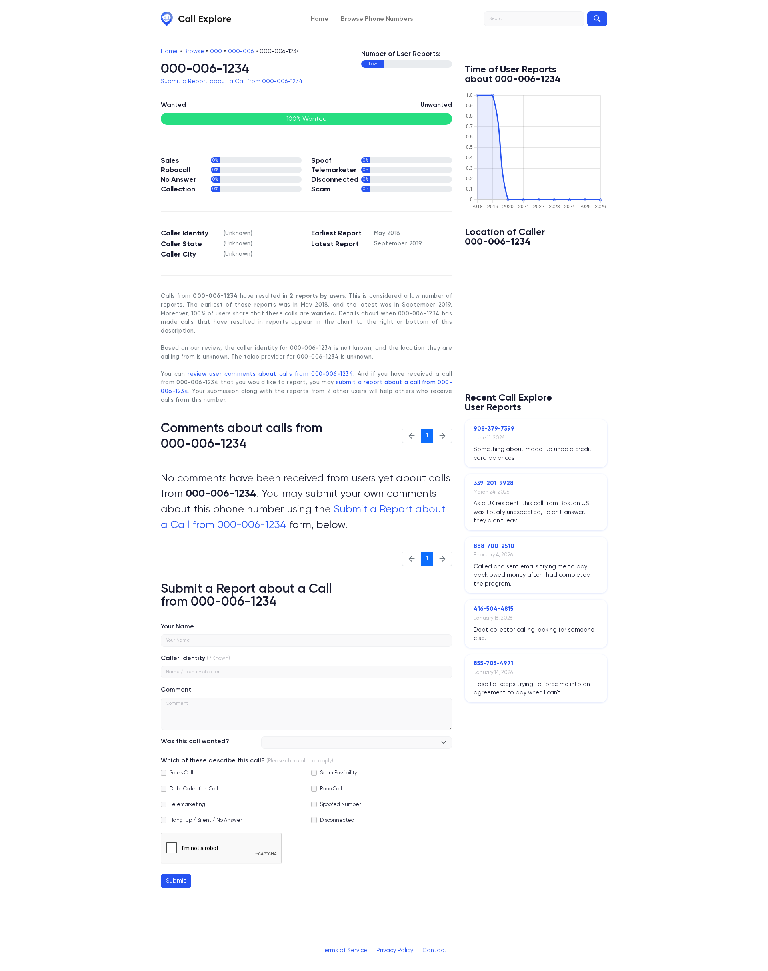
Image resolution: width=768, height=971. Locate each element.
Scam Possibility (338, 773)
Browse (194, 51)
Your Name (177, 626)
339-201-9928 (494, 482)
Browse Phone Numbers (377, 18)
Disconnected (337, 820)
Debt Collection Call (194, 789)
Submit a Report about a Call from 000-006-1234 (232, 81)
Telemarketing (187, 804)
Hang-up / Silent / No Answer (206, 820)
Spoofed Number (340, 804)
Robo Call (331, 789)
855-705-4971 (493, 663)
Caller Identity (183, 658)
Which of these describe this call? (213, 760)
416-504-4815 (494, 608)
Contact (434, 950)
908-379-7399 (494, 428)
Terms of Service (344, 950)
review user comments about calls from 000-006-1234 (270, 374)
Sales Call (181, 773)
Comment (176, 689)
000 (216, 51)
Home (319, 18)
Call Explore (205, 18)
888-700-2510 (494, 546)
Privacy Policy (394, 950)
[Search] (597, 18)
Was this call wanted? (195, 741)
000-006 (241, 51)
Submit (176, 880)
